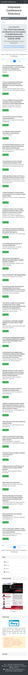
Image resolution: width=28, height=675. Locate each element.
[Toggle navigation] (25, 2)
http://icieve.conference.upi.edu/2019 (13, 45)
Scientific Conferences (8, 2)
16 (14, 61)
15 (12, 61)
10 (21, 59)
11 (23, 59)
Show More (5, 75)
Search (7, 568)
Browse (7, 565)
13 (7, 61)
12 (25, 59)
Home (6, 562)
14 (10, 61)
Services (7, 572)
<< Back (3, 22)
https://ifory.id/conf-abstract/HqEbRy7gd (14, 47)
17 (16, 61)
